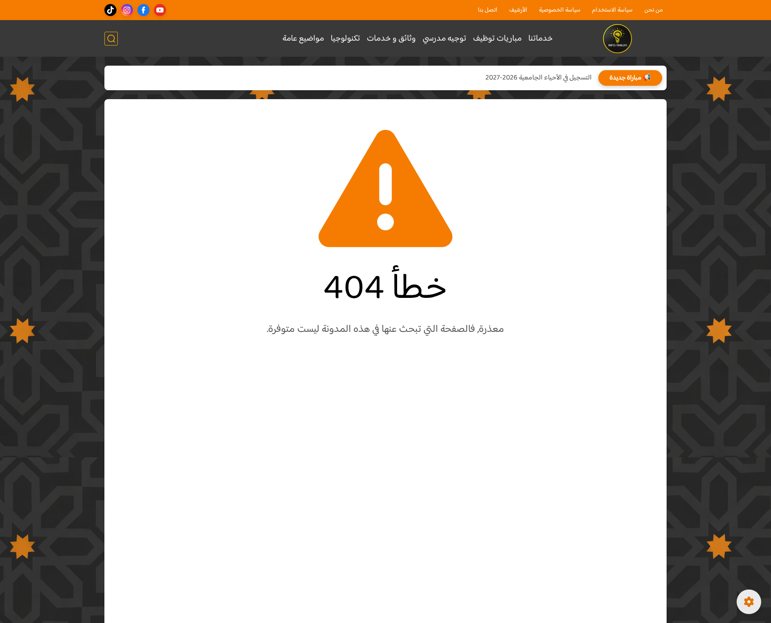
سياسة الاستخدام (612, 10)
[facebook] (143, 10)
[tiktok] (110, 10)
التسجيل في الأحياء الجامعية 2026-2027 (538, 78)
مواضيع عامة (303, 38)
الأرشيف (518, 10)
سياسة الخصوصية (559, 10)
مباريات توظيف (497, 38)
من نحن (653, 10)
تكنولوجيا (345, 38)
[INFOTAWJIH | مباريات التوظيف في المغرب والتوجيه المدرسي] (618, 39)
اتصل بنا (487, 10)
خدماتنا (540, 38)
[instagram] (127, 10)
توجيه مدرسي (444, 38)
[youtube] (160, 10)
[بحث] (111, 39)
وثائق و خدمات (391, 38)
